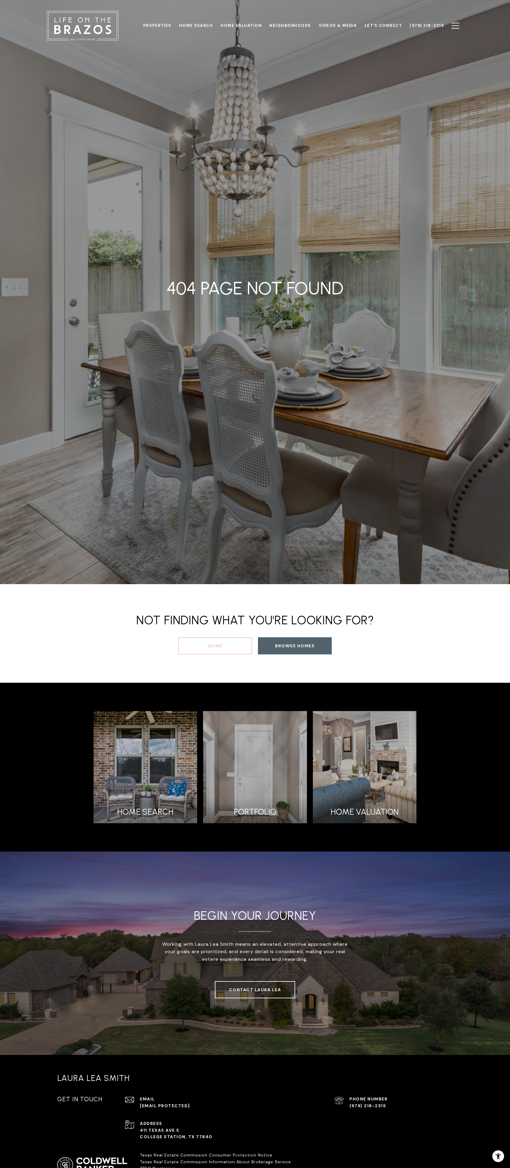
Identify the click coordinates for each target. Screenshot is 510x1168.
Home (215, 645)
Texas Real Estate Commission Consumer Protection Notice (206, 1155)
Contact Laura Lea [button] (255, 989)
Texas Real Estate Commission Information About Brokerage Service (215, 1161)
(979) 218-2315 (367, 1105)
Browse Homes (295, 645)
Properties (157, 25)
